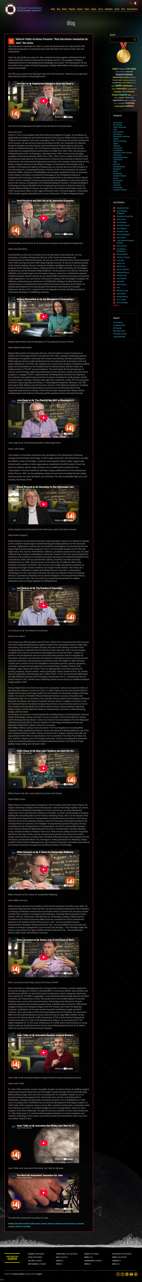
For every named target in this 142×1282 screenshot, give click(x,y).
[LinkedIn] (127, 1274)
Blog (58, 9)
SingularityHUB (119, 337)
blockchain (132, 77)
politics (116, 98)
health (118, 85)
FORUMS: (86, 1264)
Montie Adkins (122, 297)
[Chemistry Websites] (124, 53)
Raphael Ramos (123, 272)
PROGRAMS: (115, 1260)
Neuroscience (134, 95)
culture (131, 80)
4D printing (117, 125)
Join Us (100, 9)
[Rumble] (136, 1274)
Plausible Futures (120, 334)
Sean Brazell (121, 278)
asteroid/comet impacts (122, 153)
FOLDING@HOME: (89, 1260)
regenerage (129, 97)
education (51, 1223)
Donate (93, 9)
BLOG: (57, 1257)
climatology (117, 187)
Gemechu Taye (122, 231)
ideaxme (114, 89)
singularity (133, 100)
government (80, 1223)
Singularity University (121, 136)
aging (114, 68)
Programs (72, 9)
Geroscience (118, 322)
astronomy (117, 155)
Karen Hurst (121, 237)
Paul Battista (122, 228)
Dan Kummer (122, 246)
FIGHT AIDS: (31, 1260)
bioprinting (117, 173)
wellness (130, 106)
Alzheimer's (123, 69)
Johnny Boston (18, 1223)
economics (44, 1223)
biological (117, 169)
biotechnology (118, 77)
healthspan (127, 85)
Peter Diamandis (119, 127)
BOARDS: (114, 1257)
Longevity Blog (119, 325)
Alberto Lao (121, 266)
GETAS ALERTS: (116, 1254)
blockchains (118, 180)
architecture (117, 150)
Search (134, 39)
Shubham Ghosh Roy (125, 216)
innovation (11, 1226)
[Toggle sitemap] (131, 3)
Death (134, 80)
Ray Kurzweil (118, 132)
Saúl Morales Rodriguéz (122, 212)
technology (130, 103)
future (129, 83)
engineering (58, 1223)
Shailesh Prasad (123, 225)
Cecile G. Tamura (123, 257)
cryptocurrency (126, 80)
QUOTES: (114, 1264)
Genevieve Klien (123, 208)
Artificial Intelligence (120, 72)
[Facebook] (118, 1274)
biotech (129, 74)
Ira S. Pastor (121, 300)
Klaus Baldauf (122, 254)
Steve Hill (120, 281)
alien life (116, 146)
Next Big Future (119, 331)
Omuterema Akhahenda (121, 250)
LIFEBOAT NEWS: (60, 1254)
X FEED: (30, 1257)
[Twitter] (122, 1274)
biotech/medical (30, 1223)
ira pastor (117, 92)
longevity (123, 94)
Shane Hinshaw (123, 269)
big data (116, 164)
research (126, 100)
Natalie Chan (122, 275)
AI (118, 69)
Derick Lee (121, 263)
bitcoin (126, 77)
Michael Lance (122, 291)
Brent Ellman (122, 284)
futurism (73, 1223)
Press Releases (132, 9)
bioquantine (129, 72)
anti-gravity (117, 148)
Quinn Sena (121, 219)
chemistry (117, 185)
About (53, 9)
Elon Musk (117, 134)
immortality (121, 88)
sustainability (26, 1226)
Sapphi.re (39, 1274)
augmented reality (120, 157)
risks (129, 100)
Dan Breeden (122, 222)
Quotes (116, 9)
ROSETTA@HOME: (33, 1264)
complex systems (120, 190)
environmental (66, 1223)
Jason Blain (121, 294)
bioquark (120, 74)
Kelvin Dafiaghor (123, 234)
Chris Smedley (122, 303)
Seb (118, 288)
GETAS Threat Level (12, 1258)
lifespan (115, 95)
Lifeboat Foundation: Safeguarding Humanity (23, 9)
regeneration (118, 100)
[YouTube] (131, 1274)
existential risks (116, 83)
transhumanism (119, 106)
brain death (115, 80)
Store (123, 9)
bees (115, 162)
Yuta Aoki (120, 260)
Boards (64, 9)
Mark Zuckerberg (119, 141)
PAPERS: (58, 1264)
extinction (124, 83)
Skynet (116, 139)
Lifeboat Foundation (18, 1274)
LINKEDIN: (87, 1254)
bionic (115, 171)
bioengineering (119, 167)
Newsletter (109, 9)
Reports (80, 9)
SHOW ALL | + (116, 305)
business (37, 1223)
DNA (115, 129)
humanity (135, 86)
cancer (120, 80)
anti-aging (131, 68)
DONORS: (86, 1257)
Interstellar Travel (131, 89)
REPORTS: (59, 1260)
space (115, 103)
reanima (121, 98)
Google (113, 86)
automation (117, 160)
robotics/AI (18, 1226)
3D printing (117, 123)
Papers (86, 9)
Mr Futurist (117, 328)
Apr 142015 (11, 41)
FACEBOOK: (31, 1254)
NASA (129, 95)
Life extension (128, 91)
